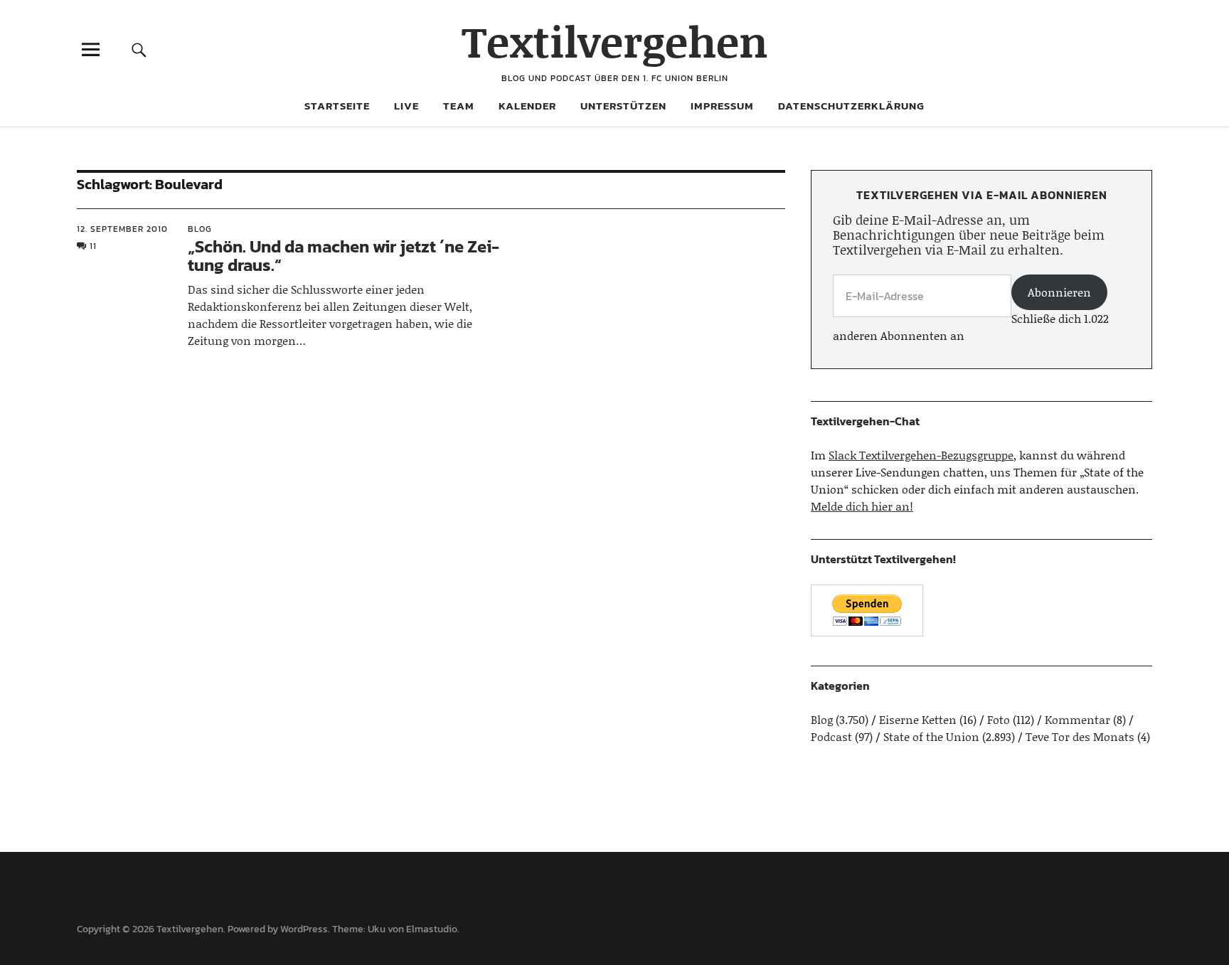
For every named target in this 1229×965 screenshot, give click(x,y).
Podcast (831, 736)
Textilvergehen (615, 40)
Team (458, 105)
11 (93, 246)
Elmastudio (431, 929)
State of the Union (931, 736)
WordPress (304, 929)
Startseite (337, 105)
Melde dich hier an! (862, 506)
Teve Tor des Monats (1080, 736)
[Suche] (139, 49)
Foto (998, 719)
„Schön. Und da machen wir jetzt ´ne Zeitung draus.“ (343, 255)
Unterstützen (623, 105)
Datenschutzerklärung (851, 105)
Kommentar (1077, 719)
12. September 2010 (122, 229)
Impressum (722, 105)
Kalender (527, 105)
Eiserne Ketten (918, 719)
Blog (200, 229)
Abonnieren (1059, 292)
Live (406, 105)
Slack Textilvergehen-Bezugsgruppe (921, 455)
